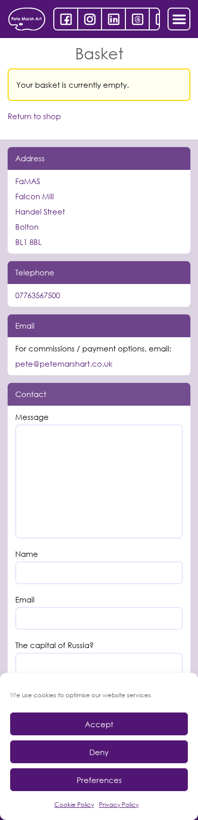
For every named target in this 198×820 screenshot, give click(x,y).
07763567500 (37, 295)
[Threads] (137, 19)
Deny (99, 752)
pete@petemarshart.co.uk (64, 364)
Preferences (99, 780)
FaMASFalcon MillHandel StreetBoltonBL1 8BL (40, 211)
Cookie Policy (74, 804)
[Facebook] (65, 19)
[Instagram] (89, 19)
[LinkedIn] (113, 19)
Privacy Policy (119, 804)
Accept (99, 724)
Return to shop (34, 116)
